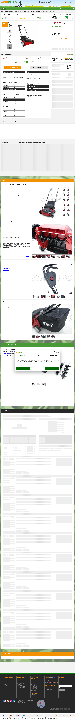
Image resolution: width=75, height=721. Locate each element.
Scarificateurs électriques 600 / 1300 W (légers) (43, 11)
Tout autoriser (52, 368)
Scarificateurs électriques (31, 11)
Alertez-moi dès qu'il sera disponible (59, 23)
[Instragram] (10, 704)
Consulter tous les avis (48, 689)
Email (60, 684)
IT (50, 682)
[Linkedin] (13, 704)
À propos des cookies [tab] (53, 355)
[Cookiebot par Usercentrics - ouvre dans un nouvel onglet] (54, 352)
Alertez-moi (64, 38)
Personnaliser (36, 368)
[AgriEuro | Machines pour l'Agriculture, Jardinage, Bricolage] (12, 2)
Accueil (2, 11)
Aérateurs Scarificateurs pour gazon (20, 11)
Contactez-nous (5, 685)
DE (53, 682)
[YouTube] (7, 704)
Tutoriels (4, 684)
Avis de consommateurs (50, 685)
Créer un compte (33, 695)
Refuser (22, 368)
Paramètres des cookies (21, 686)
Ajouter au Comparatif (13, 67)
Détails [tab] (37, 355)
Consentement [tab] (22, 355)
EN (47, 682)
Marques (4, 680)
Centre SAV (33, 684)
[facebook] (4, 704)
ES (57, 682)
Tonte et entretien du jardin (8, 11)
